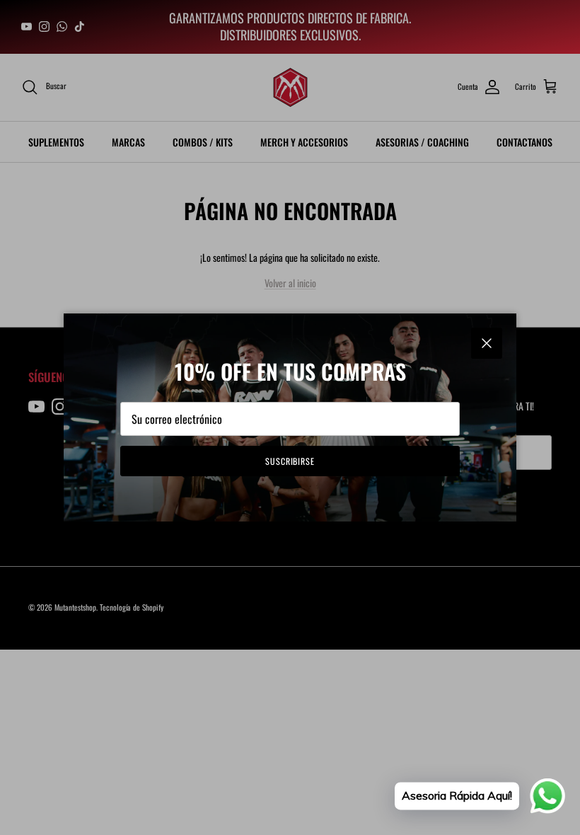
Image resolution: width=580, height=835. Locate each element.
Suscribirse (290, 461)
